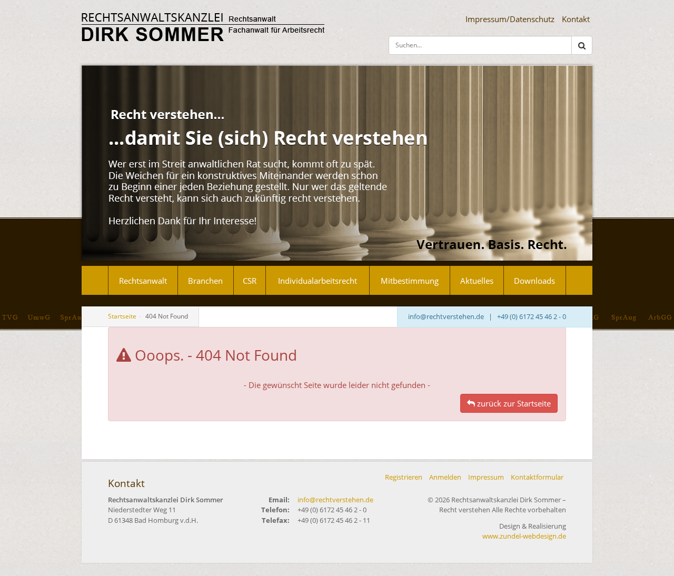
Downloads (534, 280)
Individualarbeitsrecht (317, 280)
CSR (249, 280)
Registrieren (403, 477)
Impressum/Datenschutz (509, 19)
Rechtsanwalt (143, 280)
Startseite (122, 316)
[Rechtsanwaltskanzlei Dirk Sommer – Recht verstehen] (203, 27)
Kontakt (576, 19)
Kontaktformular (537, 477)
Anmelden (445, 477)
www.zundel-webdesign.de (524, 536)
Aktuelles (476, 280)
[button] (581, 45)
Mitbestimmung (410, 280)
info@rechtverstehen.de (446, 316)
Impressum (486, 477)
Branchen (205, 280)
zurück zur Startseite (513, 403)
